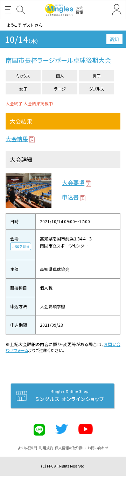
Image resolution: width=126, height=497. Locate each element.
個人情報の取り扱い (70, 447)
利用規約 (46, 447)
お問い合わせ (98, 447)
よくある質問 (27, 447)
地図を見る (20, 246)
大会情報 (79, 9)
